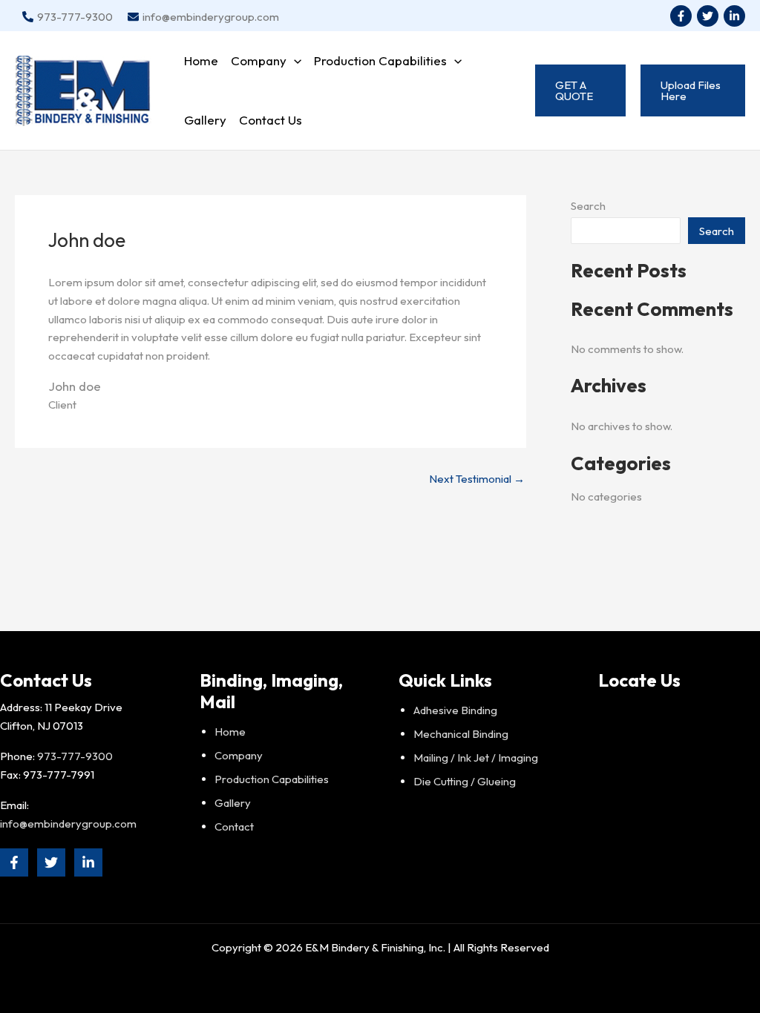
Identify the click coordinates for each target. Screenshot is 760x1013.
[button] (293, 60)
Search (588, 206)
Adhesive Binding (455, 710)
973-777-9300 (75, 756)
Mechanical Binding (460, 734)
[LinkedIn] (734, 16)
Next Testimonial (477, 478)
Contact (234, 826)
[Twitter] (707, 16)
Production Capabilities (380, 60)
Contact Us (270, 120)
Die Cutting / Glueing (464, 781)
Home (201, 60)
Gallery (205, 120)
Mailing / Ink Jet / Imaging (475, 757)
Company (258, 60)
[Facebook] (681, 16)
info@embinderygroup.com (68, 823)
